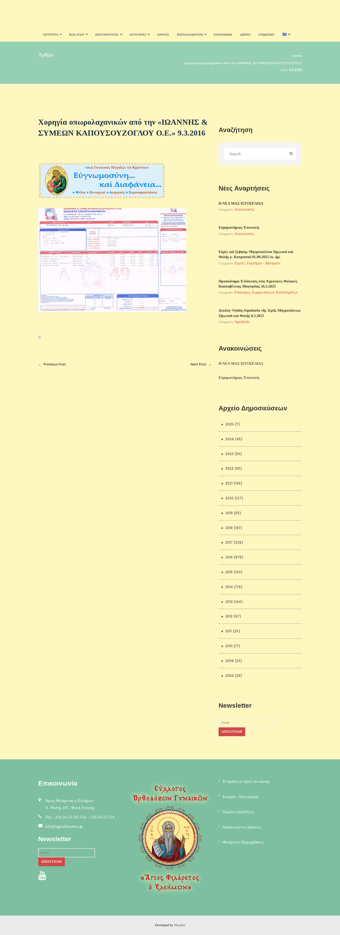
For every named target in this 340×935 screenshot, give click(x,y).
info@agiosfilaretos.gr (64, 826)
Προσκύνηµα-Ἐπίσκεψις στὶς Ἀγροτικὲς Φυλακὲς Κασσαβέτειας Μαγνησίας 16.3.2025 (258, 283)
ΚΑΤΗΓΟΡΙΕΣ (138, 35)
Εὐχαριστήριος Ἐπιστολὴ (239, 227)
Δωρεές (245, 35)
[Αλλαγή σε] (285, 35)
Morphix (179, 925)
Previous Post (52, 364)
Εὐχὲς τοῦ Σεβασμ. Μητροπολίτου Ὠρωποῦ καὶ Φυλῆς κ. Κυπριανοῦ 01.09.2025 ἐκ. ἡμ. (256, 254)
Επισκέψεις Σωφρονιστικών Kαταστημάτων (266, 292)
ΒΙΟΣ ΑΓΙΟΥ (76, 35)
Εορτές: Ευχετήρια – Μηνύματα (257, 263)
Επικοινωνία (223, 35)
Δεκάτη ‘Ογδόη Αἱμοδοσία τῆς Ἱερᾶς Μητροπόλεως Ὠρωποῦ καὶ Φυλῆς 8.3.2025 (259, 312)
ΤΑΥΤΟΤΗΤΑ (50, 35)
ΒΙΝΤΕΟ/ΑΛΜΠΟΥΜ (190, 35)
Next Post (201, 364)
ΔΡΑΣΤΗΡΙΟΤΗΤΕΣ (107, 35)
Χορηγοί (163, 35)
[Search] (291, 154)
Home (297, 56)
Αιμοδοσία (241, 322)
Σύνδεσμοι (266, 35)
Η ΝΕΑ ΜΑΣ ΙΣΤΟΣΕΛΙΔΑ (241, 203)
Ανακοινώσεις (244, 209)
